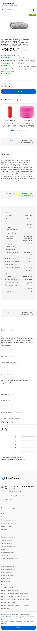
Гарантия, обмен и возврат (9, 590)
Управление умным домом (9, 558)
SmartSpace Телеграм (8, 569)
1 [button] (12, 130)
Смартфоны (5, 511)
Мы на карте (10, 499)
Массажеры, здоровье (8, 552)
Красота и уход (6, 526)
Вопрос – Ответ (6, 578)
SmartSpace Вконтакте (8, 566)
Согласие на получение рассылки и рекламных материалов (16, 607)
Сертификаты (5, 581)
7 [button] (25, 130)
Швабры (4, 549)
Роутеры (4, 529)
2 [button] (15, 130)
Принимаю (18, 627)
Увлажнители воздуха (8, 537)
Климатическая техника (8, 523)
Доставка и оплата (7, 587)
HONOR (29, 219)
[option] (10, 116)
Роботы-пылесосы (7, 514)
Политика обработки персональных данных (14, 593)
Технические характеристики (27, 142)
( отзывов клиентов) (16, 53)
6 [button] (23, 130)
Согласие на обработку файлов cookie (13, 596)
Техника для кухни (7, 543)
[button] (17, 24)
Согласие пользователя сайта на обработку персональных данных (15, 600)
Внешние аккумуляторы (8, 520)
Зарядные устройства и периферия (12, 517)
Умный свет (5, 555)
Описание (10, 141)
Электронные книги (7, 540)
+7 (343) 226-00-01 (13, 491)
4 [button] (19, 130)
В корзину (19, 92)
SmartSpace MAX (6, 572)
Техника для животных (8, 546)
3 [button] (17, 130)
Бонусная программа (7, 575)
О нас (3, 584)
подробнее (32, 55)
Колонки (18, 48)
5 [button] (21, 130)
